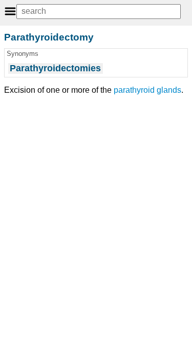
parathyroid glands (147, 90)
